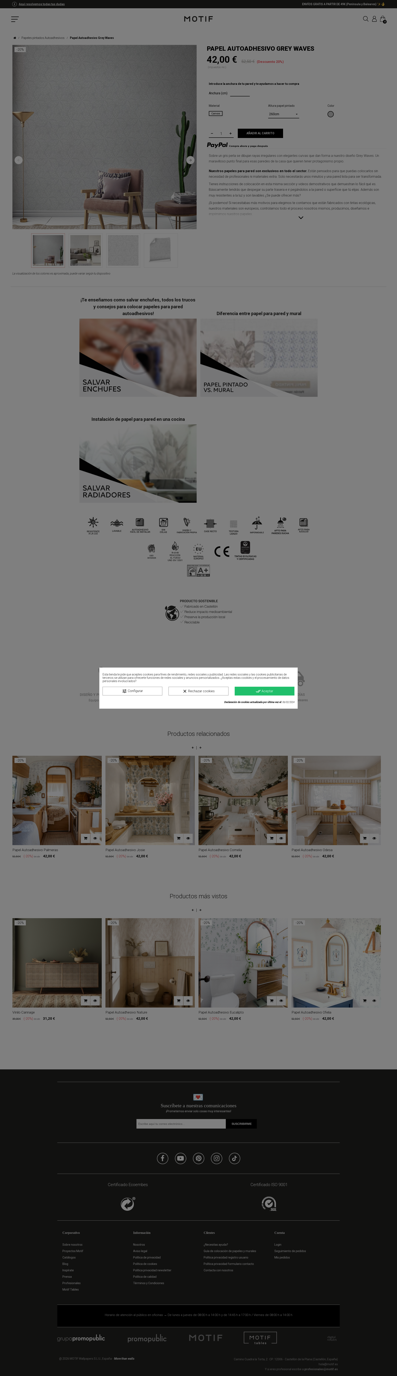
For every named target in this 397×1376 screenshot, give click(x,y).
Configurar (132, 691)
